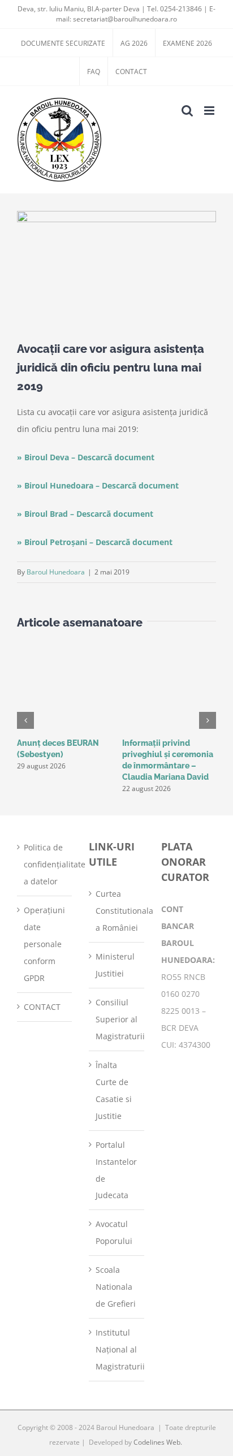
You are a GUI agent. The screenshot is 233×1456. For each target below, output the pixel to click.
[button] (25, 720)
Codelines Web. (157, 1442)
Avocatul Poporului (114, 1232)
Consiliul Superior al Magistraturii (117, 1019)
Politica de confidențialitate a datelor (45, 864)
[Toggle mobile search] (187, 110)
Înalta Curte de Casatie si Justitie (114, 1090)
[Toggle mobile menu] (210, 110)
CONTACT (42, 1006)
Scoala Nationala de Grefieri (116, 1286)
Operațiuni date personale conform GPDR (44, 944)
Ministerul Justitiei (115, 965)
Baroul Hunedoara (56, 572)
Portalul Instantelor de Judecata (116, 1170)
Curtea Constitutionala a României (117, 910)
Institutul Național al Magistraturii (117, 1349)
